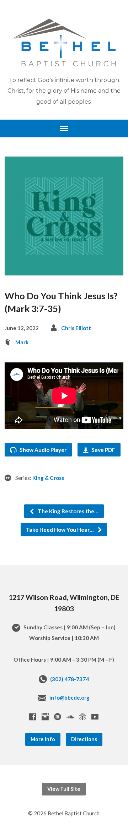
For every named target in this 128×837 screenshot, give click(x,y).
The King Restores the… (67, 511)
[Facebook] (32, 716)
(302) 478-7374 (69, 679)
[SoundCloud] (70, 716)
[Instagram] (45, 716)
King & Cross (48, 478)
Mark (21, 342)
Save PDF (102, 450)
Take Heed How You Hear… (60, 529)
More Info (43, 739)
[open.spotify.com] (57, 716)
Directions (84, 739)
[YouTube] (94, 716)
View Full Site (63, 789)
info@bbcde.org (69, 697)
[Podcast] (82, 716)
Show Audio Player (42, 450)
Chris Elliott (76, 328)
